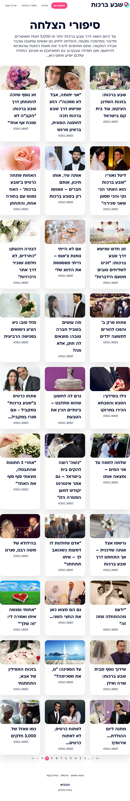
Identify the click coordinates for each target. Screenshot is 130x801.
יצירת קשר (11, 5)
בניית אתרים (65, 790)
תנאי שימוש (77, 775)
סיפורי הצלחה (29, 5)
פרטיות (64, 775)
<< (97, 758)
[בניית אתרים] (65, 786)
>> (33, 758)
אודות (44, 5)
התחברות (59, 5)
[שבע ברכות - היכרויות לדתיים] (110, 5)
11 (42, 758)
